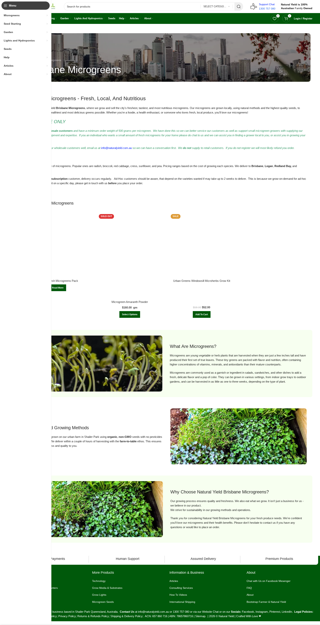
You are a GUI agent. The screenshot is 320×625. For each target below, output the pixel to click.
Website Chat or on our (216, 611)
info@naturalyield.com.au (116, 147)
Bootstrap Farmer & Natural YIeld (266, 601)
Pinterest (274, 611)
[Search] (238, 6)
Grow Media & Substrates (107, 587)
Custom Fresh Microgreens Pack (57, 280)
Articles (173, 580)
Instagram (262, 611)
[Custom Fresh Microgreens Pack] (58, 245)
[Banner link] (165, 57)
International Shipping (182, 601)
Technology (99, 580)
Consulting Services (181, 587)
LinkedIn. (288, 611)
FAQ (249, 587)
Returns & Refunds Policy (93, 616)
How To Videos (178, 594)
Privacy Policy (67, 616)
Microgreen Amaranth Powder (130, 301)
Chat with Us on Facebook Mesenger (268, 580)
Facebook (248, 611)
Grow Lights (99, 594)
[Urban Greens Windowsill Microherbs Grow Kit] (201, 245)
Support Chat (267, 4)
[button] (202, 314)
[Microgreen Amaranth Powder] (130, 255)
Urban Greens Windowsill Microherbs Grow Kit (201, 280)
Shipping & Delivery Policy (126, 616)
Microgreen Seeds (103, 601)
